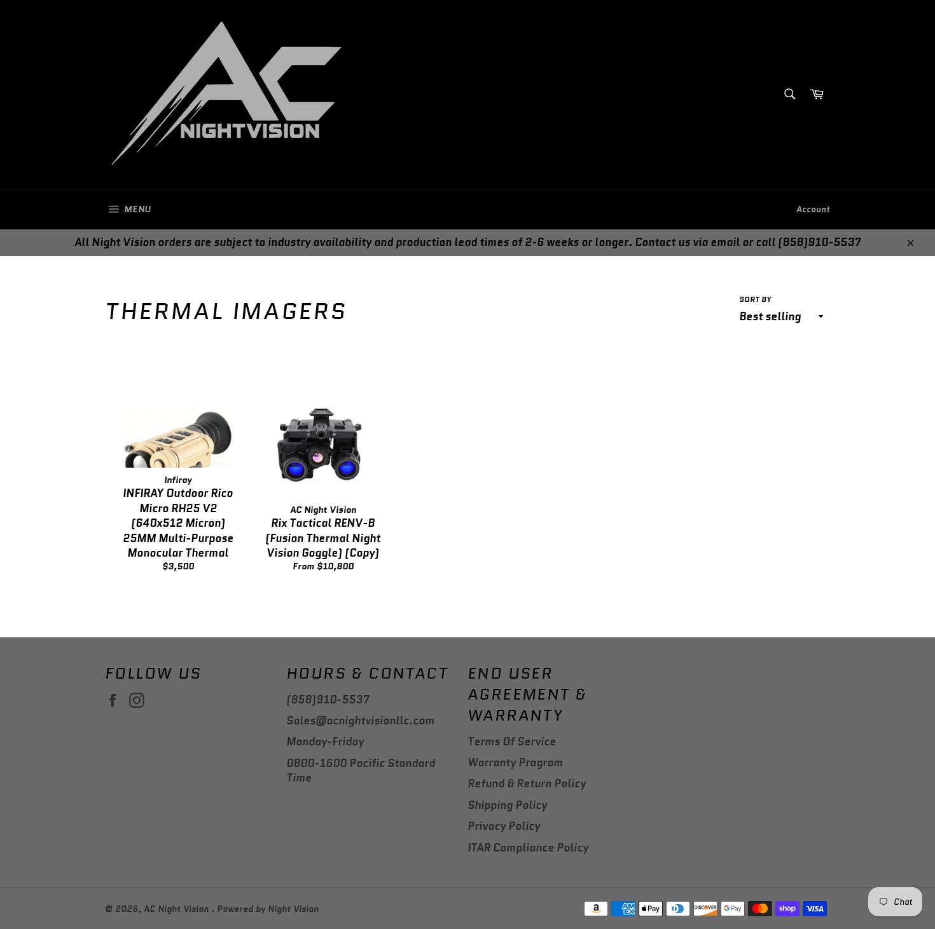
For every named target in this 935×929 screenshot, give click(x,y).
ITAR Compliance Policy (528, 847)
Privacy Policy (504, 826)
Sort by (755, 299)
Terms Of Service (512, 741)
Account (813, 209)
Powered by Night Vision (268, 909)
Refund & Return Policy (527, 783)
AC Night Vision (177, 909)
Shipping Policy (507, 805)
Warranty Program (515, 762)
